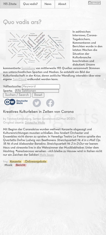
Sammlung (28, 68)
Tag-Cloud (19, 79)
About (62, 4)
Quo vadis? (30, 4)
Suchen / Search (17, 95)
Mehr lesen (47, 155)
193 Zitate (9, 4)
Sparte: (8, 91)
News (48, 4)
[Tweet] (37, 106)
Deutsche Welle (35, 122)
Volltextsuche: (12, 86)
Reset (38, 95)
